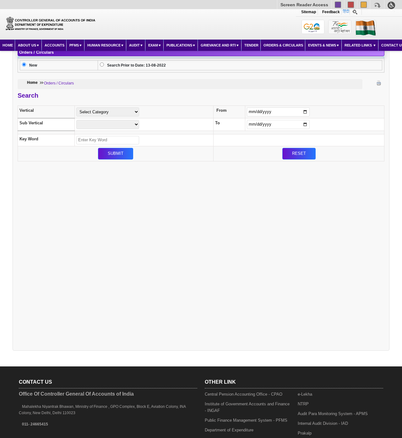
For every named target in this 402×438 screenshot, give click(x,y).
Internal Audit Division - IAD (323, 423)
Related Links (359, 45)
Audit (134, 45)
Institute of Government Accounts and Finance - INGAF (247, 407)
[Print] (378, 82)
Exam (153, 45)
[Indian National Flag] (313, 27)
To (217, 123)
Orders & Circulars (283, 45)
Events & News (322, 45)
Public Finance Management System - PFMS (246, 420)
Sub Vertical (31, 123)
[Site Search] (355, 12)
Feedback (330, 12)
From (221, 110)
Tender (251, 45)
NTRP (303, 404)
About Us (27, 45)
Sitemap (308, 12)
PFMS (74, 45)
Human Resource (104, 45)
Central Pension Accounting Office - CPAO (243, 394)
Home (8, 45)
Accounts (54, 45)
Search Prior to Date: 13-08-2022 (136, 65)
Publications (179, 45)
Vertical (26, 110)
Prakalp (305, 433)
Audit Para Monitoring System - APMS (333, 413)
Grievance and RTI (218, 45)
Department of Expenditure (229, 430)
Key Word (28, 139)
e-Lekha (305, 394)
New (33, 65)
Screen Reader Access (304, 4)
